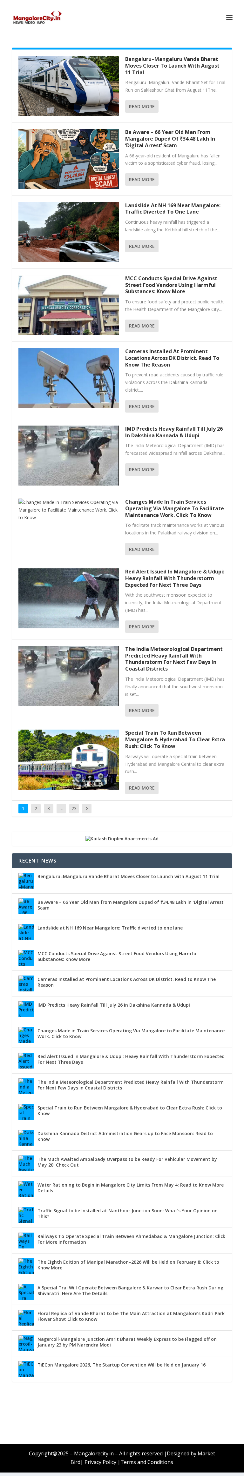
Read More (142, 106)
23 (74, 808)
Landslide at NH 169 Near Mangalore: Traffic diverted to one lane (172, 208)
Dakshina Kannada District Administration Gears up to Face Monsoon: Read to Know (125, 1136)
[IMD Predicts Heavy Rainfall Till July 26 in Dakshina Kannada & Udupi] (68, 456)
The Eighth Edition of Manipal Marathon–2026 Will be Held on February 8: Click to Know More (128, 1265)
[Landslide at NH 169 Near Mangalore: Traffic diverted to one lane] (68, 232)
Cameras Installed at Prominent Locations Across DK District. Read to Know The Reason (172, 358)
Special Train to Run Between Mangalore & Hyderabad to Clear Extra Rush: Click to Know (175, 739)
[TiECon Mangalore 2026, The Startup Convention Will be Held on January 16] (26, 1369)
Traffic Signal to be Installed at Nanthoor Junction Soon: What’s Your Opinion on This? (127, 1213)
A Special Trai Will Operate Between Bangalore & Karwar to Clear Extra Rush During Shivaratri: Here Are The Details (130, 1290)
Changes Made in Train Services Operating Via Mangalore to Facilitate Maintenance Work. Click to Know (174, 508)
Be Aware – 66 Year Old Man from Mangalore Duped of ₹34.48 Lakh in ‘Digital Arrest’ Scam (170, 139)
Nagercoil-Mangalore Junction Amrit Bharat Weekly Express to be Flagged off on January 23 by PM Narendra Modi (127, 1342)
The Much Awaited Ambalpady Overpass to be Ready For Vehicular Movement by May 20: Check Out (127, 1162)
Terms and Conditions (146, 1462)
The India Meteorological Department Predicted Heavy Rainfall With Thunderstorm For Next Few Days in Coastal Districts (174, 658)
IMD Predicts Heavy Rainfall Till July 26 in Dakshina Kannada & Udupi (174, 432)
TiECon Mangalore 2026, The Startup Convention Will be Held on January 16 (121, 1365)
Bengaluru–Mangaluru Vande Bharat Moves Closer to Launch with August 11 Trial (172, 66)
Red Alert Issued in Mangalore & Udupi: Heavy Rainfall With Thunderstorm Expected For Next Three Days (174, 578)
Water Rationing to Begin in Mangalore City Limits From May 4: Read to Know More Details (130, 1188)
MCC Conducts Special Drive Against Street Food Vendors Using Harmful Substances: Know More (171, 285)
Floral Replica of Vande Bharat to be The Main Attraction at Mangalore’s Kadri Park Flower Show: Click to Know (131, 1316)
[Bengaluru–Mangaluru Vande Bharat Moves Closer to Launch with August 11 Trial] (68, 86)
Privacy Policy (100, 1462)
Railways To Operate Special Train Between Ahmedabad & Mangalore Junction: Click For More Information (131, 1239)
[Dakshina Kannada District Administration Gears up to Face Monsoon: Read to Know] (26, 1138)
